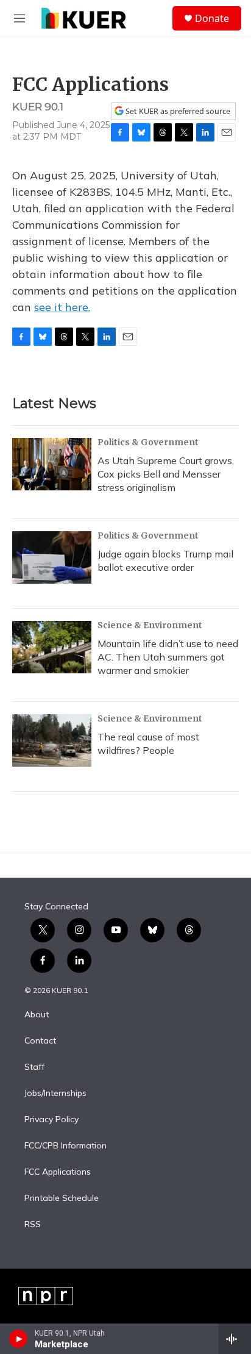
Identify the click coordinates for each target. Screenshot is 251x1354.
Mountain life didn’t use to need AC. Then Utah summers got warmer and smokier (167, 656)
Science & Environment (149, 625)
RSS (32, 1225)
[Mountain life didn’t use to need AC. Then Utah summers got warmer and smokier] (51, 647)
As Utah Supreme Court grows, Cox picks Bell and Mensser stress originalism (165, 473)
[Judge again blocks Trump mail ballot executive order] (51, 557)
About (36, 1015)
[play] (18, 1339)
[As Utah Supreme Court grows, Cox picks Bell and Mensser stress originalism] (51, 464)
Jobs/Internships (55, 1093)
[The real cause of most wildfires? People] (51, 740)
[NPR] (45, 1296)
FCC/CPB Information (65, 1146)
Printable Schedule (61, 1198)
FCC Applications (57, 1172)
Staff (34, 1067)
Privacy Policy (51, 1120)
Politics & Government (148, 442)
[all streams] (235, 1339)
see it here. (62, 307)
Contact (40, 1041)
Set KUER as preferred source (177, 111)
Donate (212, 18)
